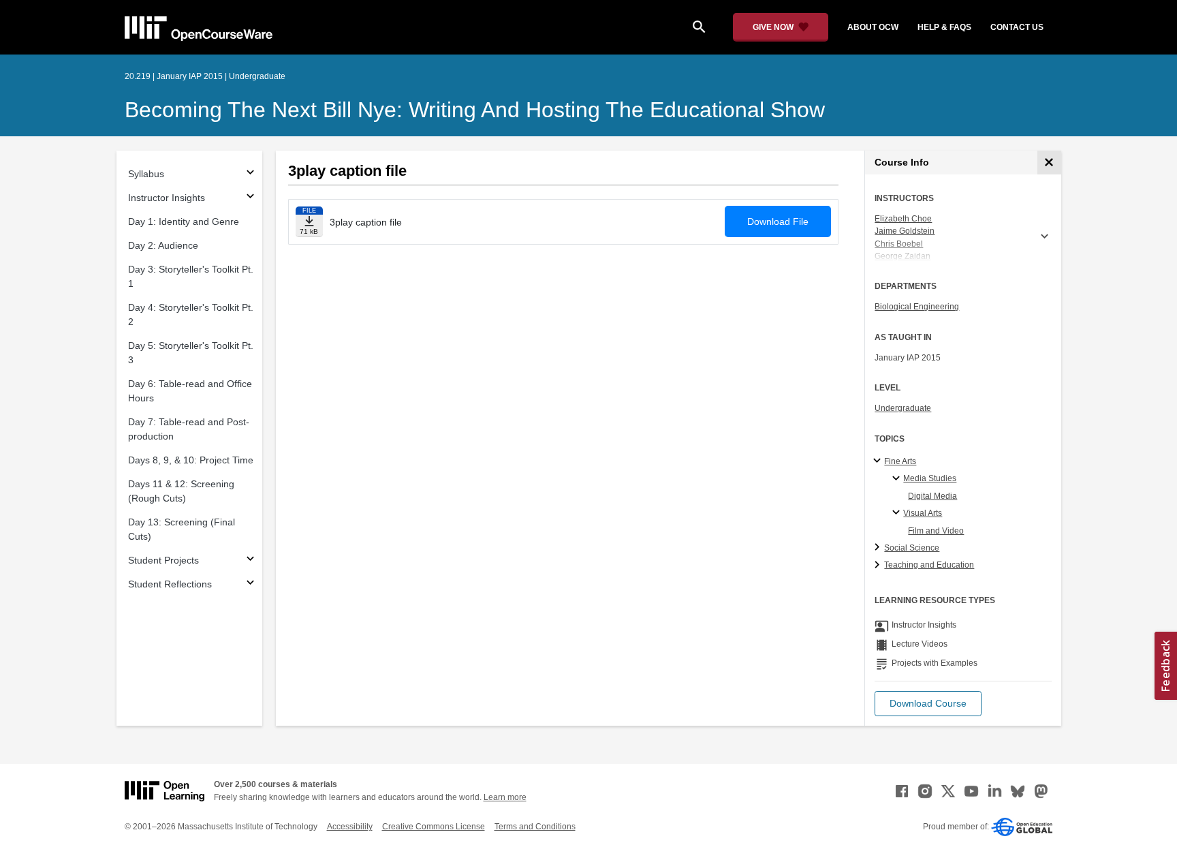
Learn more (505, 797)
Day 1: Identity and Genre (183, 221)
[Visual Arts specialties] (898, 513)
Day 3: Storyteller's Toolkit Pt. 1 (190, 276)
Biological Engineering (917, 306)
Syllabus (146, 173)
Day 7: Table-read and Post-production (188, 429)
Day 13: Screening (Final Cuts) (181, 529)
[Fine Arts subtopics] (879, 461)
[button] (928, 703)
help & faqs (944, 27)
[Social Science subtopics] (879, 548)
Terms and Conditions (535, 826)
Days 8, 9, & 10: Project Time (190, 460)
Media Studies (929, 478)
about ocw (872, 27)
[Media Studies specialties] (898, 479)
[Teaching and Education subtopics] (879, 565)
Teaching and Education (929, 565)
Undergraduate (903, 408)
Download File (778, 221)
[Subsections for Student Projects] (250, 560)
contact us (1016, 27)
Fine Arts (900, 461)
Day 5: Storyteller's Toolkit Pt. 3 (190, 352)
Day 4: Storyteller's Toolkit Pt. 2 (190, 314)
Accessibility (350, 826)
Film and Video (936, 531)
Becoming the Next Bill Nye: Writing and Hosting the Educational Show (475, 109)
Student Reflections (170, 584)
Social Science (911, 548)
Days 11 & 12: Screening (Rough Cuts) (181, 491)
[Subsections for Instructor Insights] (250, 198)
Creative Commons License (433, 826)
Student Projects (163, 560)
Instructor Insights (166, 197)
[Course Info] (1049, 162)
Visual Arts (922, 513)
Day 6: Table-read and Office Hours (190, 390)
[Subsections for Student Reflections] (250, 584)
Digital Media (932, 496)
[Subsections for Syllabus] (250, 174)
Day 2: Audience (163, 245)
